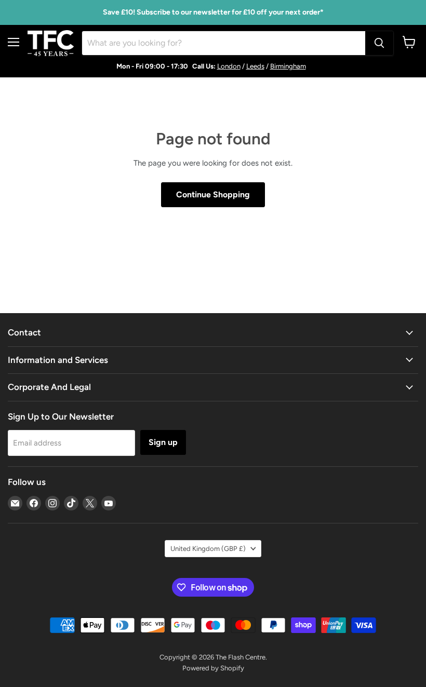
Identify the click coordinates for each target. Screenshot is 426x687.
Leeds (255, 66)
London (229, 66)
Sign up (163, 442)
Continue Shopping (213, 194)
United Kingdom (208, 549)
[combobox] (223, 43)
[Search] (379, 43)
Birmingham (288, 66)
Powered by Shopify (213, 668)
